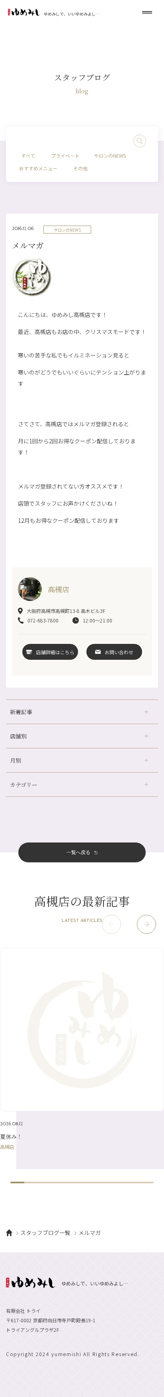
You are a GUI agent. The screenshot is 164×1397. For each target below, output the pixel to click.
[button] (146, 924)
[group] (82, 1048)
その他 (80, 168)
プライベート (65, 155)
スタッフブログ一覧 (45, 1233)
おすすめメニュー (38, 168)
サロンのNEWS (110, 155)
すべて (28, 155)
